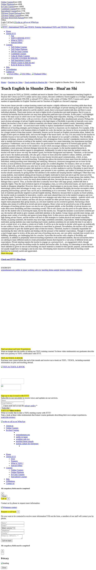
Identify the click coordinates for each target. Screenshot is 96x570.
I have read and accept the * (20, 406)
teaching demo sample (50, 270)
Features (14, 461)
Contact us (10, 72)
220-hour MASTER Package (12, 18)
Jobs (8, 67)
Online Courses (7, 2)
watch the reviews (8, 417)
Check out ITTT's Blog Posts (13, 259)
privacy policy (30, 406)
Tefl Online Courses (19, 47)
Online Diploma (7, 4)
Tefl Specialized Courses (20, 60)
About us (9, 426)
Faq (12, 36)
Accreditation (11, 69)
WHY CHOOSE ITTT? (20, 38)
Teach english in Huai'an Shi (36, 82)
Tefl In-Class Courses (19, 51)
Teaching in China (15, 82)
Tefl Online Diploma (19, 49)
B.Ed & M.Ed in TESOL (21, 65)
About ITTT (11, 33)
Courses (9, 45)
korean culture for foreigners (71, 270)
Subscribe (5, 408)
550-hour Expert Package (11, 13)
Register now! (6, 393)
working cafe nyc (34, 270)
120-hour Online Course (10, 15)
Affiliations (10, 481)
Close (4, 496)
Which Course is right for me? (23, 63)
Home (8, 31)
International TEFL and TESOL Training (58, 27)
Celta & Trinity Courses (20, 56)
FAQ (13, 459)
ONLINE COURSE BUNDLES (24, 58)
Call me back (7, 541)
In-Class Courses (7, 6)
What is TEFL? (17, 40)
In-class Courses (12, 430)
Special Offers (16, 42)
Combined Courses (8, 9)
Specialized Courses (9, 11)
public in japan (21, 270)
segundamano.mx (8, 270)
